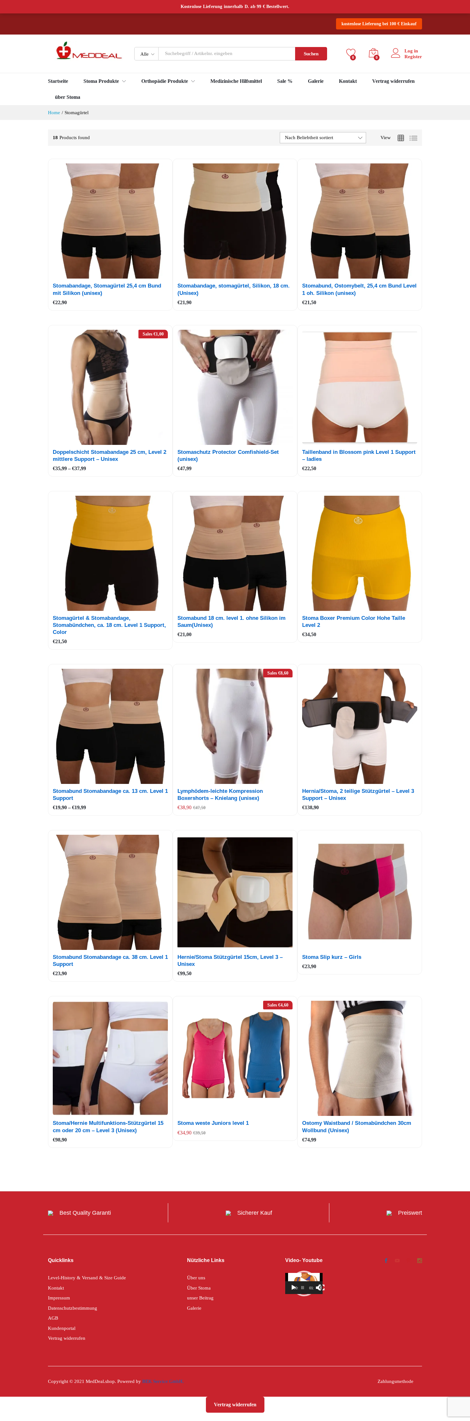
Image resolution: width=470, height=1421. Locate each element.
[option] (72, 622)
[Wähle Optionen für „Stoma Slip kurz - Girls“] (344, 946)
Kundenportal (61, 1328)
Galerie (316, 81)
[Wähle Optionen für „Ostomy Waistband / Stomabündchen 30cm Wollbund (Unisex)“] (344, 1112)
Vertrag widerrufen (393, 81)
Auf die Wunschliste (124, 274)
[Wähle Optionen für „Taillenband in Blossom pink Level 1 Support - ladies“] (344, 441)
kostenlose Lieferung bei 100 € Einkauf (379, 23)
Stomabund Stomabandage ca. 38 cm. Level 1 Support (110, 960)
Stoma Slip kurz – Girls (331, 957)
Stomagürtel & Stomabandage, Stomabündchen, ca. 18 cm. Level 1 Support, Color (109, 644)
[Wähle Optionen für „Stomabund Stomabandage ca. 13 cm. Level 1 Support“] (94, 780)
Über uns (196, 1277)
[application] (304, 1283)
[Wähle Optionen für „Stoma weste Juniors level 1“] (219, 1112)
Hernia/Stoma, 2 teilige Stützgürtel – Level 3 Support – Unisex (358, 794)
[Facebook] (386, 1261)
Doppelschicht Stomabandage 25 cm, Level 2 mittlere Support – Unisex (109, 455)
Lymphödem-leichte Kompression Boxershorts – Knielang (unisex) (220, 794)
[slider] (302, 1287)
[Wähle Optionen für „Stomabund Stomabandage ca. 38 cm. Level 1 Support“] (94, 946)
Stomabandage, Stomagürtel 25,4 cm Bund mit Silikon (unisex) (107, 289)
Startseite (58, 81)
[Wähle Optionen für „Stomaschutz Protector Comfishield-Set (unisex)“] (219, 441)
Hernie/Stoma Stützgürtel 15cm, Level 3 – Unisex (230, 960)
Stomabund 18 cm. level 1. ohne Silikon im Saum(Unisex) (231, 621)
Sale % (285, 81)
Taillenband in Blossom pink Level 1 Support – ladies (359, 455)
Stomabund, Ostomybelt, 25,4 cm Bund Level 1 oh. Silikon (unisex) (359, 289)
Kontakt (348, 81)
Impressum (59, 1297)
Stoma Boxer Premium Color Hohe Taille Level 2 (353, 621)
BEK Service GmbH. (163, 1381)
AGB (53, 1318)
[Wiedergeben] (293, 1287)
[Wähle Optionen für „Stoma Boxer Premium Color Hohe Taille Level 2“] (344, 607)
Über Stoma (199, 1288)
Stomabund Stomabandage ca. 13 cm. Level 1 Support (110, 794)
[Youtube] (397, 1261)
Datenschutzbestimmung (72, 1308)
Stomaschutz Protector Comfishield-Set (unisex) (228, 455)
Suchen (311, 53)
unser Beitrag (200, 1297)
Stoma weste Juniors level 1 (213, 1123)
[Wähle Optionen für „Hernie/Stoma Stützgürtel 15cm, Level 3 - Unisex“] (219, 946)
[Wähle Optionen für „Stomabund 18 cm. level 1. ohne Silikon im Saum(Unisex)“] (219, 607)
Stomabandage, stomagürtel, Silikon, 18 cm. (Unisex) (233, 289)
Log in (411, 50)
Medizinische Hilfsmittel (236, 81)
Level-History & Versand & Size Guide (87, 1277)
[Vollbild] (321, 1287)
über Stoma (67, 97)
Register (413, 56)
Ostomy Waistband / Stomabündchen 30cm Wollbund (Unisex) (356, 1126)
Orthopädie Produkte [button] (164, 81)
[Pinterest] (408, 1261)
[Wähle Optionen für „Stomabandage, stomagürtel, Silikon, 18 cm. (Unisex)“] (219, 274)
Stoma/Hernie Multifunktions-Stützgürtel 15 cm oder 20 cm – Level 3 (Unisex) (108, 1126)
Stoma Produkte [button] (101, 81)
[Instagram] (419, 1261)
